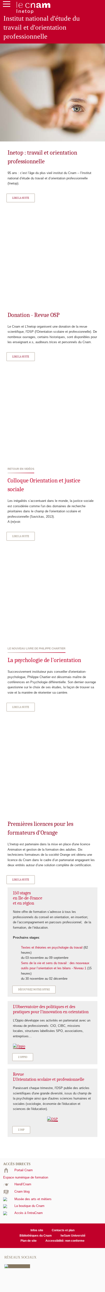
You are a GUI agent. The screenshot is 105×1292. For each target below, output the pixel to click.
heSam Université (73, 1235)
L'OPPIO (22, 1057)
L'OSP (21, 1129)
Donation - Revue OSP (34, 315)
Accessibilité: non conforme (64, 1240)
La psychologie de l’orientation (44, 660)
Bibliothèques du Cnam (36, 1235)
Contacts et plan (63, 1230)
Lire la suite (20, 198)
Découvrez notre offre (34, 989)
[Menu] (6, 5)
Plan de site (29, 1240)
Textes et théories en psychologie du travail (52, 947)
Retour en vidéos (21, 468)
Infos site (37, 1230)
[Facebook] (17, 1266)
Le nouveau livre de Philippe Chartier (36, 648)
